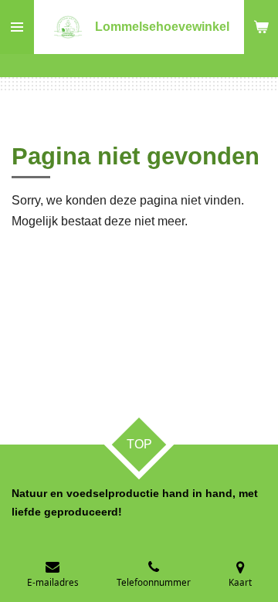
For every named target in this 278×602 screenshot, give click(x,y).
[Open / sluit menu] (17, 27)
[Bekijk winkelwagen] (261, 27)
